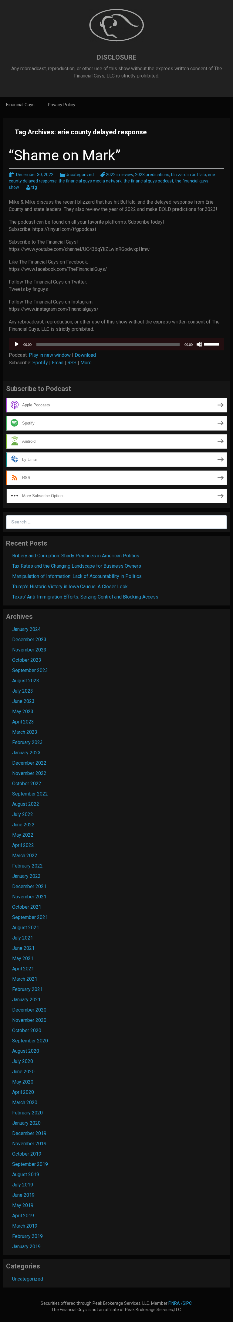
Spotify (40, 363)
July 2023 (22, 691)
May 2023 (22, 711)
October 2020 (26, 1030)
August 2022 (25, 804)
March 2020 (24, 1102)
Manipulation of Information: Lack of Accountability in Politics (77, 576)
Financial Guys (20, 104)
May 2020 (22, 1082)
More (86, 363)
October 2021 (26, 907)
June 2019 (23, 1195)
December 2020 (29, 1010)
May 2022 (22, 835)
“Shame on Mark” (64, 155)
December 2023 (29, 639)
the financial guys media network (90, 181)
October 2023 (26, 660)
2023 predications (152, 174)
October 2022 (26, 783)
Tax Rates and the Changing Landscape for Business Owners (76, 566)
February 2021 (27, 989)
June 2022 (23, 825)
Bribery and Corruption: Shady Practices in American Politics (75, 556)
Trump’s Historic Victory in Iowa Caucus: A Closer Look (70, 586)
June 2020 (23, 1071)
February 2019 (27, 1236)
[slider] (212, 343)
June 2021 (23, 948)
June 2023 (23, 701)
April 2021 (23, 969)
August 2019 (25, 1174)
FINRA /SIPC (180, 1303)
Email (57, 363)
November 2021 (29, 897)
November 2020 (29, 1020)
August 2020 (25, 1051)
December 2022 (29, 763)
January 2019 (26, 1246)
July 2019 (22, 1185)
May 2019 (22, 1205)
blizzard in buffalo (188, 174)
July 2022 (22, 814)
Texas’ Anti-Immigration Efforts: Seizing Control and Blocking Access (85, 597)
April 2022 (23, 845)
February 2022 (27, 866)
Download (85, 355)
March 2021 (24, 979)
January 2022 (26, 876)
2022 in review (119, 174)
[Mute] (199, 344)
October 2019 (26, 1154)
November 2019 (29, 1143)
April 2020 (23, 1092)
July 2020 (22, 1061)
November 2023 (29, 650)
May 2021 (22, 958)
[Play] (17, 344)
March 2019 (24, 1226)
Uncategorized (80, 174)
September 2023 (30, 670)
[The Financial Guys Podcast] (116, 25)
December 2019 (29, 1133)
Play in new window (50, 355)
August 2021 (25, 927)
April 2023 (23, 722)
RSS (71, 363)
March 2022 (24, 855)
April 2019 (23, 1216)
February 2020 (27, 1113)
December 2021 (29, 886)
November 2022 (29, 773)
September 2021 (30, 917)
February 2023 (27, 742)
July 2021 (22, 938)
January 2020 (26, 1123)
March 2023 (24, 732)
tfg (34, 187)
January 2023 (26, 753)
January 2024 (26, 629)
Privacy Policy (61, 104)
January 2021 (26, 999)
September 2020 (30, 1041)
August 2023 (25, 681)
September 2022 (30, 794)
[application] (116, 344)
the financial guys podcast (148, 181)
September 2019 (30, 1164)
